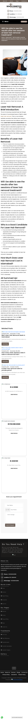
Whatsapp (24, 21)
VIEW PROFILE (14, 394)
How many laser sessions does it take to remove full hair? (13, 353)
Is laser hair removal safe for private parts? (12, 369)
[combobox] (7, 510)
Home (3, 37)
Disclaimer (14, 674)
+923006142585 (15, 11)
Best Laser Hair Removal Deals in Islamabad (13, 336)
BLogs (18, 672)
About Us (7, 672)
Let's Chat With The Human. (17, 717)
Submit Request (10, 525)
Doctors (13, 672)
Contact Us (24, 672)
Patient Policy (22, 674)
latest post (9, 37)
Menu (6, 21)
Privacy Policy (6, 674)
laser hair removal (6, 116)
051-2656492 (16, 14)
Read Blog (5, 344)
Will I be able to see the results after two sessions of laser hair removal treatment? (13, 39)
